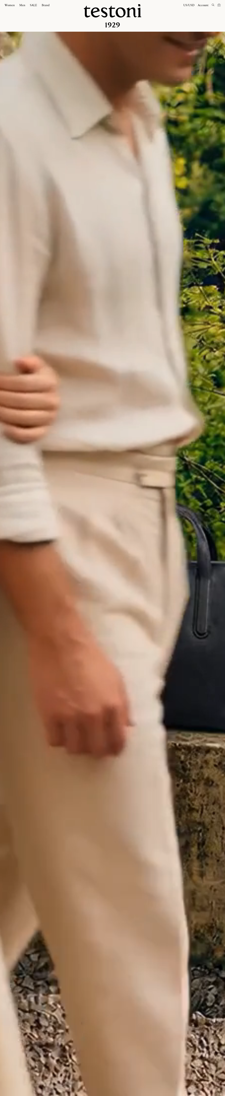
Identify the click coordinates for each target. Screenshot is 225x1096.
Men (22, 5)
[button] (219, 5)
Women (10, 5)
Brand (46, 5)
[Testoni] (112, 15)
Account (203, 5)
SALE (33, 5)
